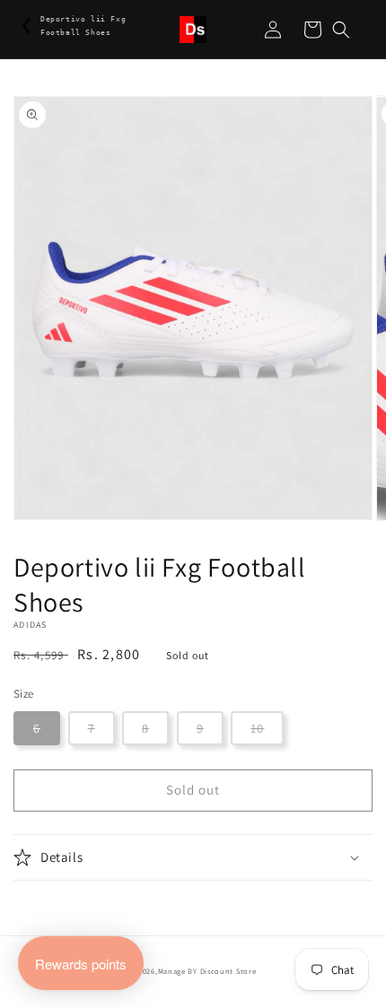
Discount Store (228, 971)
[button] (341, 29)
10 (257, 728)
